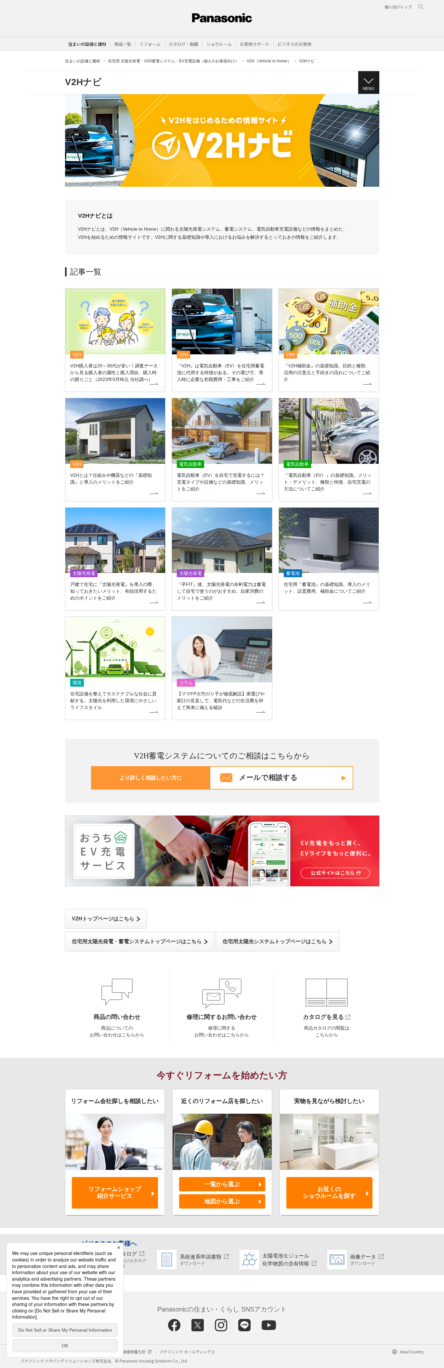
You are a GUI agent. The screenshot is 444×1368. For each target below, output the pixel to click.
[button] (122, 44)
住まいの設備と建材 (87, 44)
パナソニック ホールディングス (187, 1351)
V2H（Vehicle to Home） (269, 61)
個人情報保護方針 (130, 1351)
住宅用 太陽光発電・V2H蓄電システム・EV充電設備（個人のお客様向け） (173, 61)
